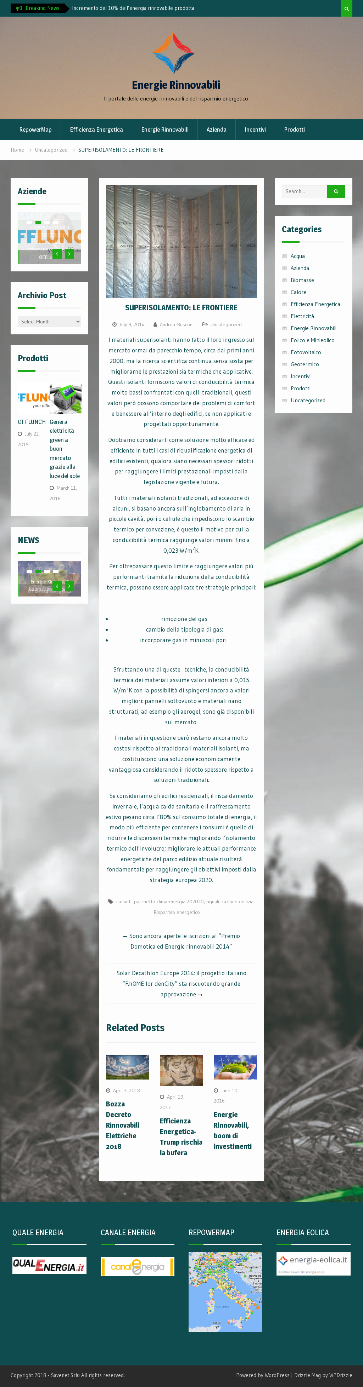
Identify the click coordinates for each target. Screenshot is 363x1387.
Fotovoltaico (306, 352)
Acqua (298, 255)
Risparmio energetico (177, 912)
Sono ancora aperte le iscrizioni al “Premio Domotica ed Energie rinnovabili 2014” (184, 941)
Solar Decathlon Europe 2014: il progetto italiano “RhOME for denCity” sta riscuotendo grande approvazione (181, 983)
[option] (135, 8)
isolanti (124, 901)
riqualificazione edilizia (229, 901)
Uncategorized (226, 324)
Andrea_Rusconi (177, 324)
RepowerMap (35, 129)
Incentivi (255, 129)
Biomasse (302, 279)
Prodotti (294, 129)
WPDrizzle (340, 1375)
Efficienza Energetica (96, 129)
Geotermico (305, 364)
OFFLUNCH (50, 257)
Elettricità (302, 316)
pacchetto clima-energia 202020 (169, 901)
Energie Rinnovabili (176, 85)
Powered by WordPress (263, 1375)
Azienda (217, 129)
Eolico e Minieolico (313, 340)
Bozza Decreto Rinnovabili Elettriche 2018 (122, 1125)
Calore (298, 291)
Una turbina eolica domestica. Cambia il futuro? (125, 8)
